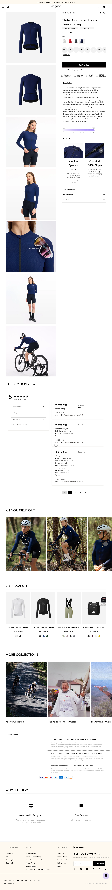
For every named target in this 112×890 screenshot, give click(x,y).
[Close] (96, 418)
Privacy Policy (92, 464)
